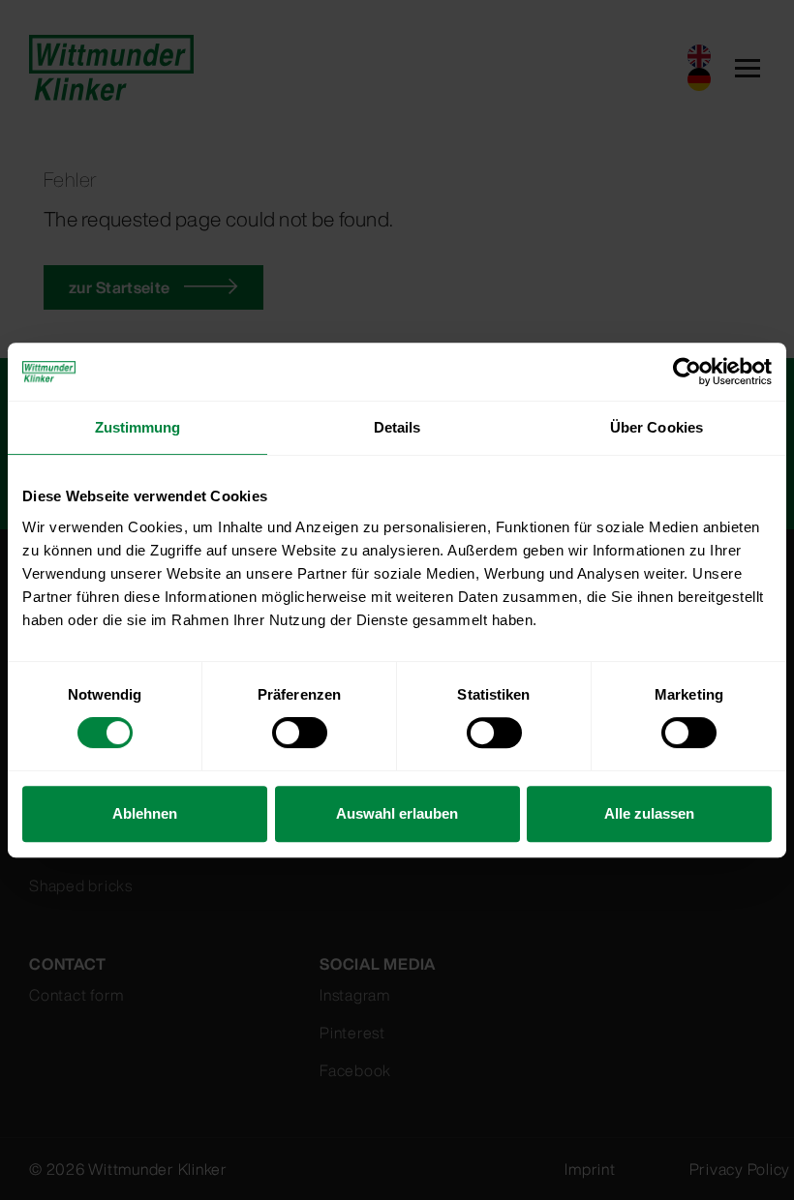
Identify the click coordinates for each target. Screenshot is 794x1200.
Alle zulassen (649, 813)
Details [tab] (397, 427)
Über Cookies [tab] (656, 427)
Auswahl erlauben (397, 813)
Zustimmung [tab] (138, 427)
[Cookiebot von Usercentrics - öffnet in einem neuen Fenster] (687, 371)
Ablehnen (144, 813)
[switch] (299, 732)
